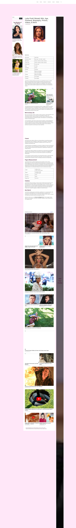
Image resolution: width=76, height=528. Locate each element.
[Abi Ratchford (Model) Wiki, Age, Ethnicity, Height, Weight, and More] (17, 32)
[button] (61, 2)
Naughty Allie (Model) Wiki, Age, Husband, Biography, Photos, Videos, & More (36, 428)
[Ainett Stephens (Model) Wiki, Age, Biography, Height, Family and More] (17, 49)
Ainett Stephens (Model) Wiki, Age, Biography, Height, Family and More (17, 57)
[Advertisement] (24, 9)
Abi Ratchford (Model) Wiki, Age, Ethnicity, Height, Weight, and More (17, 40)
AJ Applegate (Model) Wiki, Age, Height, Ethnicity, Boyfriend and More (16, 74)
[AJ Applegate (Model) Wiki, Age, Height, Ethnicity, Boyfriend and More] (17, 66)
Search (21, 18)
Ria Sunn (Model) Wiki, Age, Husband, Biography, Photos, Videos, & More (35, 427)
